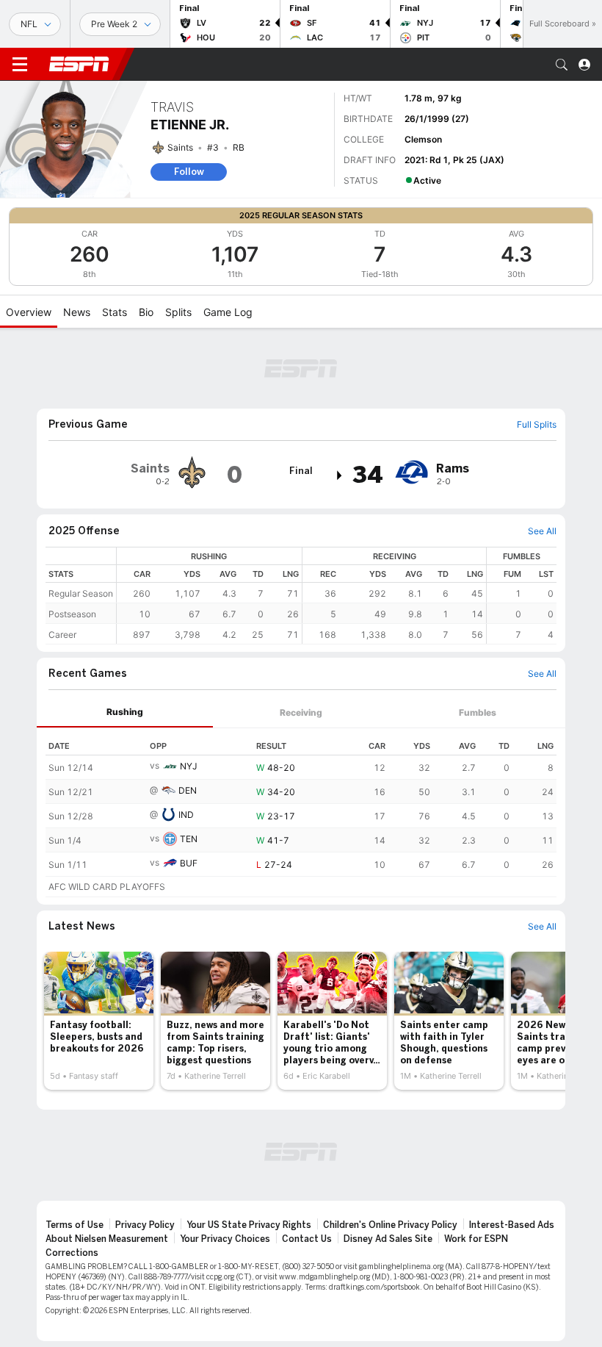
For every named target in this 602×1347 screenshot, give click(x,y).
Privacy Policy (145, 1225)
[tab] (125, 712)
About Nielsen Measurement (107, 1239)
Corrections (72, 1253)
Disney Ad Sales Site (388, 1239)
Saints (180, 147)
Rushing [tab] (124, 711)
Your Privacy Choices (225, 1239)
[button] (561, 65)
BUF (188, 863)
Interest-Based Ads (511, 1225)
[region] (336, 595)
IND (186, 814)
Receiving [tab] (301, 712)
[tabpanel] (301, 812)
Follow (189, 171)
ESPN (79, 64)
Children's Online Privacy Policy (390, 1225)
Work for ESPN (476, 1239)
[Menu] (20, 65)
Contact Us (307, 1239)
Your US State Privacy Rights (248, 1225)
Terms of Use (75, 1225)
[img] (340, 475)
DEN (187, 790)
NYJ (188, 766)
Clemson (423, 139)
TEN (188, 838)
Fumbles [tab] (477, 712)
